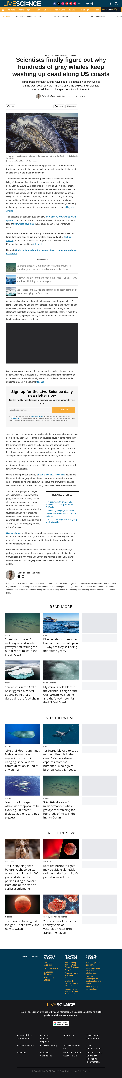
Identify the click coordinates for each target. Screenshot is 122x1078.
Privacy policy (25, 1045)
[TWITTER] (20, 576)
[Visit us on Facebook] (54, 3)
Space (72, 9)
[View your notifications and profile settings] (110, 3)
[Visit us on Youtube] (66, 3)
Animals (11, 9)
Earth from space (51, 968)
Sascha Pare (49, 96)
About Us (68, 1035)
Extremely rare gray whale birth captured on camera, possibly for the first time (61, 513)
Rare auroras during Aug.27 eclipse (29, 16)
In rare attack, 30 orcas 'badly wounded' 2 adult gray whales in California (59, 504)
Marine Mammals (61, 55)
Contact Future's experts (45, 1038)
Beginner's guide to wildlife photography (93, 970)
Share (12, 106)
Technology (84, 9)
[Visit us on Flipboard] (70, 3)
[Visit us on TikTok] (74, 3)
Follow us (60, 106)
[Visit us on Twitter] (58, 3)
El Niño (79, 16)
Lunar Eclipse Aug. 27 (60, 16)
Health (37, 9)
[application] (42, 343)
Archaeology (24, 9)
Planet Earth (60, 9)
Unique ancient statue (99, 16)
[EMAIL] (24, 576)
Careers (21, 1052)
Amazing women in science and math (72, 975)
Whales (73, 55)
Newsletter (73, 106)
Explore (95, 9)
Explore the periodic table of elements (71, 983)
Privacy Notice (14, 418)
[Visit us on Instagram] (62, 3)
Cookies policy (49, 1045)
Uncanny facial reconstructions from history (71, 991)
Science (47, 9)
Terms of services (37, 416)
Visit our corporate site (65, 1015)
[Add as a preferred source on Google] (61, 1023)
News (84, 96)
